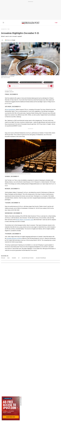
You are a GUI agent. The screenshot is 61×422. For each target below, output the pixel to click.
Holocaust (3, 257)
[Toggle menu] (3, 22)
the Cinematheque (10, 109)
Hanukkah (14, 257)
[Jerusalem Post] (30, 23)
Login (56, 22)
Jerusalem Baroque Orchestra (14, 238)
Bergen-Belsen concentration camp (24, 219)
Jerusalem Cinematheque (41, 257)
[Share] (2, 40)
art (18, 257)
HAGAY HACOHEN (9, 90)
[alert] (11, 408)
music (8, 257)
